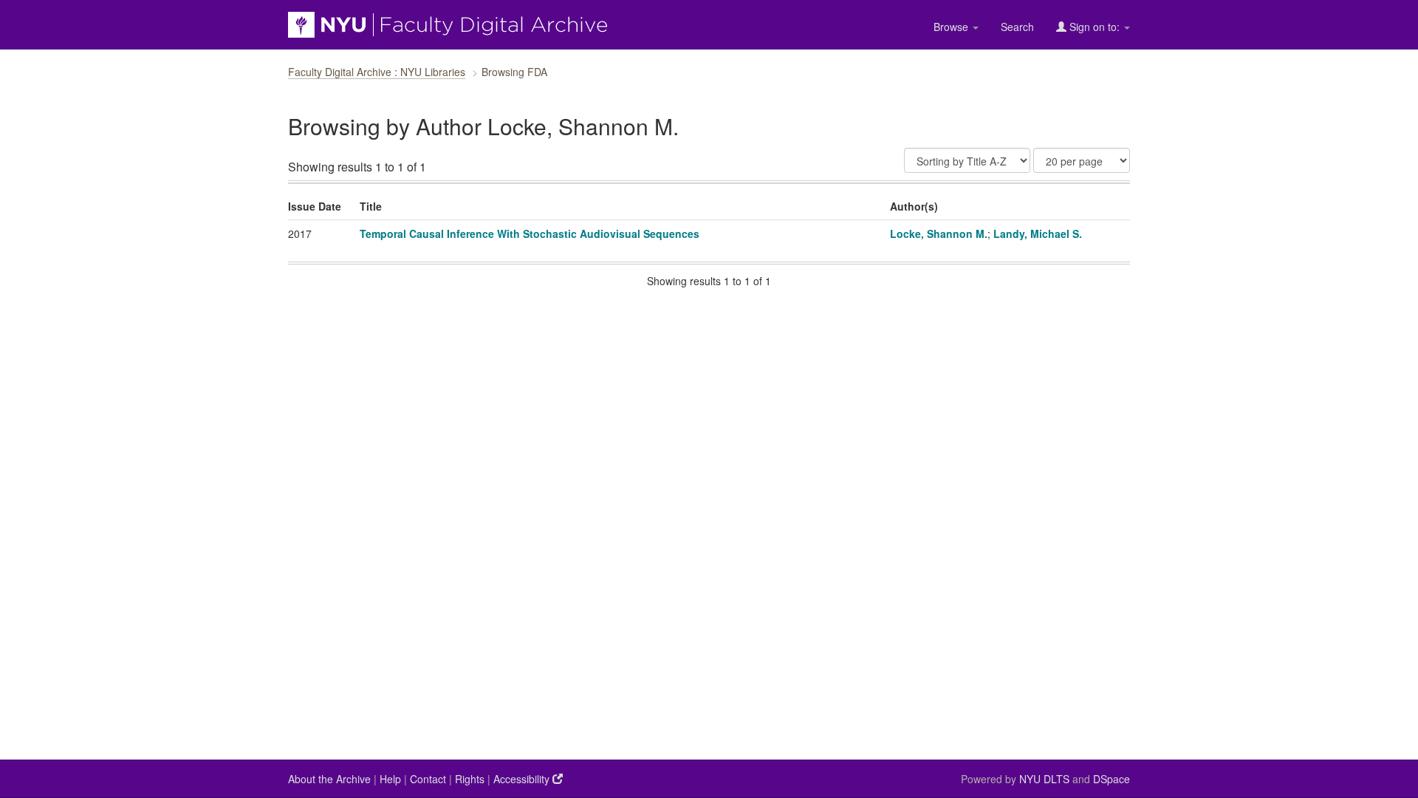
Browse (952, 26)
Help (390, 778)
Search (1017, 26)
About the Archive (329, 778)
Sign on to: (1094, 26)
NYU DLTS (1044, 778)
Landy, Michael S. (1037, 233)
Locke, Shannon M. (938, 233)
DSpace (1111, 778)
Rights (469, 778)
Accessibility (522, 778)
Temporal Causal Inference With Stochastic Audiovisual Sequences (529, 233)
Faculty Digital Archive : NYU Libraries (376, 71)
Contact (428, 778)
